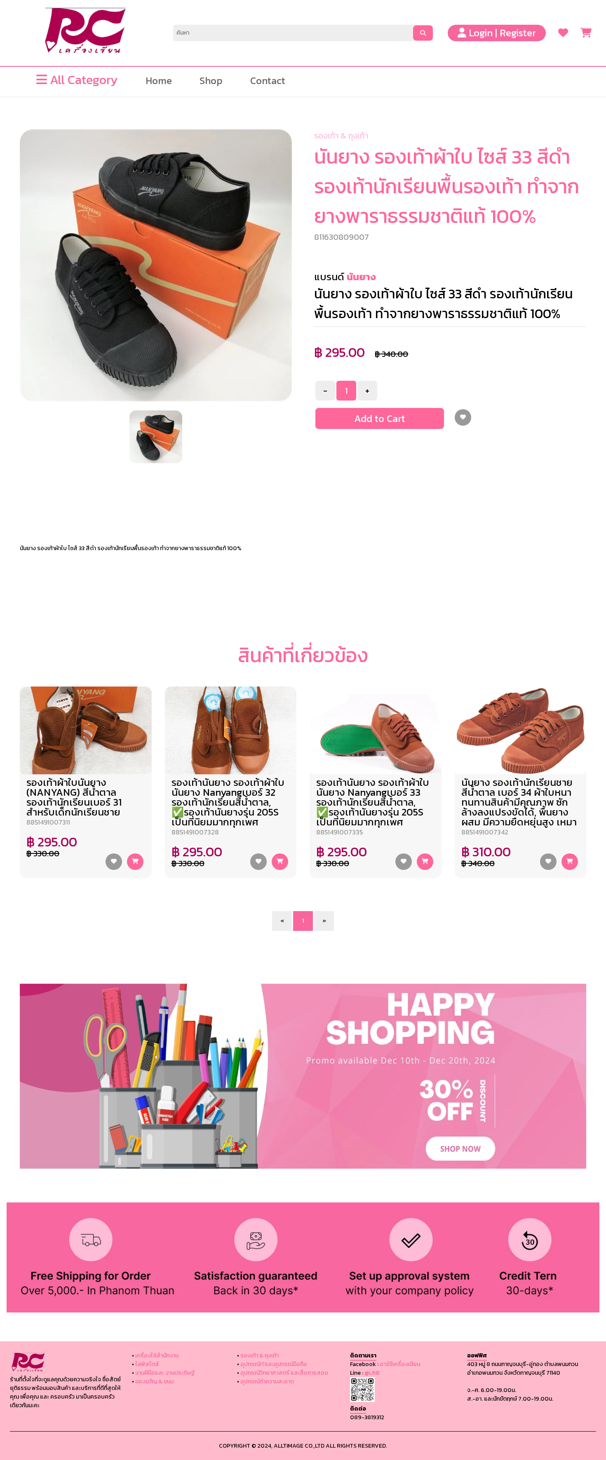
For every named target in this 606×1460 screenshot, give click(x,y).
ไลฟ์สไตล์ (147, 1364)
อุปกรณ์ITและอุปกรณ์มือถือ (273, 1364)
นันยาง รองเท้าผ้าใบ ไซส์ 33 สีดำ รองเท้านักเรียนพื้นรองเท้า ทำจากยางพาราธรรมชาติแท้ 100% (131, 548)
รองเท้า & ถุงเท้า (341, 135)
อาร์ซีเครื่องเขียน (400, 1364)
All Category (82, 75)
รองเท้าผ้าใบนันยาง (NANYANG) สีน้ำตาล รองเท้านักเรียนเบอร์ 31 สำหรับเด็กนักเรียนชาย (74, 797)
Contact (267, 77)
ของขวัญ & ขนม (154, 1381)
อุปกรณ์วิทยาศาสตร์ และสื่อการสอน (284, 1373)
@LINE (372, 1373)
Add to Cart (379, 418)
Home (159, 77)
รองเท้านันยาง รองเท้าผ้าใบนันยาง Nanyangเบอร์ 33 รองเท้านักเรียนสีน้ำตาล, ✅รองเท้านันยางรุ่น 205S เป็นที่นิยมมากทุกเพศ (372, 802)
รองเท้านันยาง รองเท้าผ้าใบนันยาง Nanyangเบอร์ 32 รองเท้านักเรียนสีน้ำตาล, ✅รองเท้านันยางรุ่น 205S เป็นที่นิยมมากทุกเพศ (227, 802)
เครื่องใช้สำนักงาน (157, 1355)
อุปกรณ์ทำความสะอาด (267, 1381)
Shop (211, 77)
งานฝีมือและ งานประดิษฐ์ (165, 1373)
